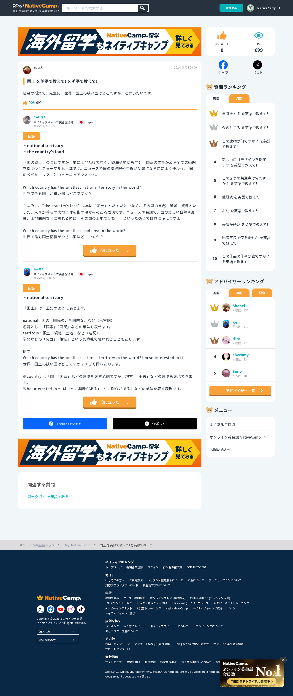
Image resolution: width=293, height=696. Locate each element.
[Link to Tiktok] (81, 609)
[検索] (143, 8)
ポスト (158, 423)
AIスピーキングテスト (118, 608)
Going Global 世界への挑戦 (191, 644)
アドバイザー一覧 (240, 390)
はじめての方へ (115, 580)
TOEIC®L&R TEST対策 (118, 603)
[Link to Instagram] (71, 609)
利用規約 (150, 662)
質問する (231, 8)
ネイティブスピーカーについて (169, 626)
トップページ (113, 567)
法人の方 (44, 631)
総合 (262, 293)
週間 (216, 98)
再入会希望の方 (172, 567)
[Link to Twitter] (40, 609)
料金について (196, 580)
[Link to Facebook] (50, 609)
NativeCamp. (267, 8)
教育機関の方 (47, 640)
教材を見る (112, 598)
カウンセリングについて (208, 626)
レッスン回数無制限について (165, 580)
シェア (68, 423)
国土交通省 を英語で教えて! (50, 496)
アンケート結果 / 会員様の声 (152, 644)
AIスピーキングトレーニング (231, 603)
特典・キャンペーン (117, 644)
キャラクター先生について (121, 631)
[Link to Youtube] (61, 609)
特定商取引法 (168, 662)
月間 (239, 98)
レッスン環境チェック (150, 603)
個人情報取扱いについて (196, 662)
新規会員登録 (134, 567)
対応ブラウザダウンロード (121, 585)
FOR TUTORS (195, 567)
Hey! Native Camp (177, 608)
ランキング (112, 626)
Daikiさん (39, 117)
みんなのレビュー (135, 626)
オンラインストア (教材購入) (167, 598)
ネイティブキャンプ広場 (207, 608)
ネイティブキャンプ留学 (120, 613)
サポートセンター (116, 649)
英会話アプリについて (156, 585)
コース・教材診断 (134, 598)
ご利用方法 (136, 580)
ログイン (152, 567)
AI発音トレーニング (149, 608)
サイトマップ (113, 662)
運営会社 (131, 662)
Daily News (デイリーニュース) (190, 603)
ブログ (231, 608)
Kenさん (38, 269)
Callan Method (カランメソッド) (210, 598)
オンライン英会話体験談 (228, 644)
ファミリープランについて (225, 580)
